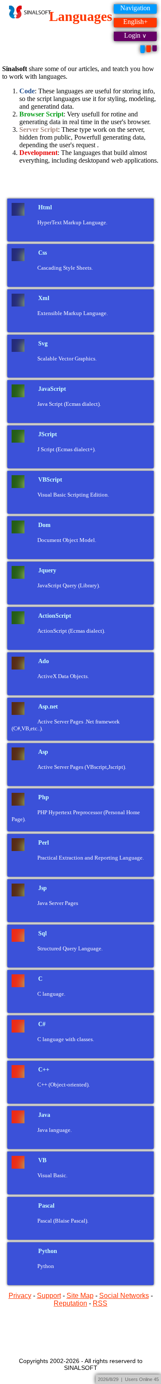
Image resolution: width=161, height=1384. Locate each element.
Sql (42, 933)
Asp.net (48, 706)
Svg (43, 343)
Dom (44, 525)
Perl (43, 842)
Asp (43, 752)
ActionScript (54, 616)
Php (43, 797)
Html (45, 207)
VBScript (50, 479)
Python (47, 1251)
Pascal (46, 1205)
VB (42, 1160)
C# (42, 1024)
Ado (43, 661)
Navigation (135, 8)
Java (44, 1115)
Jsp (42, 888)
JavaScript (52, 389)
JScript (47, 434)
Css (42, 253)
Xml (43, 298)
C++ (43, 1069)
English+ (135, 21)
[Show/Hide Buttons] (142, 49)
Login (132, 35)
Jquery (47, 570)
